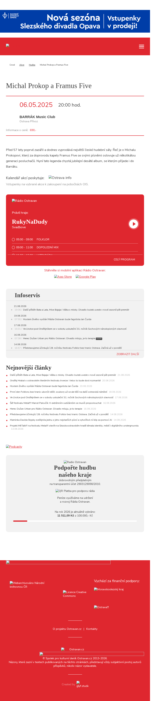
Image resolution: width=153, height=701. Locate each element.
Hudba (32, 65)
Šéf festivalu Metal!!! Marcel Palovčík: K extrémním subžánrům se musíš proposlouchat (56, 403)
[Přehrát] (133, 223)
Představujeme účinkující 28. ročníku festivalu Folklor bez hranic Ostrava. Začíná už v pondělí (72, 348)
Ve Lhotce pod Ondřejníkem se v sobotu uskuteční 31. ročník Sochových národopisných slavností (75, 328)
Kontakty (91, 629)
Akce (21, 65)
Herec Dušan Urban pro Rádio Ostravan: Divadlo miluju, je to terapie (59, 338)
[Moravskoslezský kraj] (117, 594)
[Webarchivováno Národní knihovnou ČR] (33, 594)
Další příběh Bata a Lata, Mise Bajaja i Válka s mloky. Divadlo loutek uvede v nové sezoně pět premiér (76, 309)
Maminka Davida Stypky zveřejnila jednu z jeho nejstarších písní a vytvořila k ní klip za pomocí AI (61, 419)
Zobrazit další (128, 354)
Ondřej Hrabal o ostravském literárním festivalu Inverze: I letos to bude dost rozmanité (55, 380)
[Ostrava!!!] (117, 607)
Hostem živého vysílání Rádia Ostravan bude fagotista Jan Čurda (57, 319)
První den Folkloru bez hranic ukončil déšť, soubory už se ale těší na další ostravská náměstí (59, 391)
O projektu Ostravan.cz (67, 629)
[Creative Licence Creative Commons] (75, 594)
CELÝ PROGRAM (125, 259)
